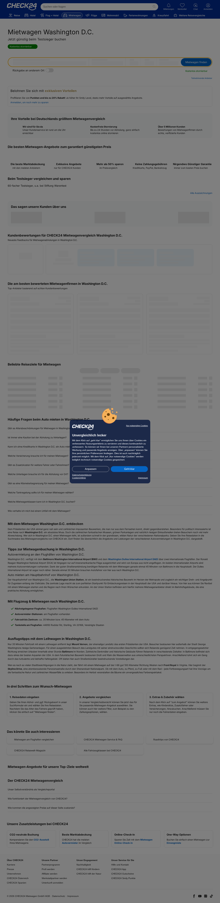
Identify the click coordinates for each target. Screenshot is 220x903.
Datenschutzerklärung (81, 475)
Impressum (143, 478)
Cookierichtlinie (79, 478)
